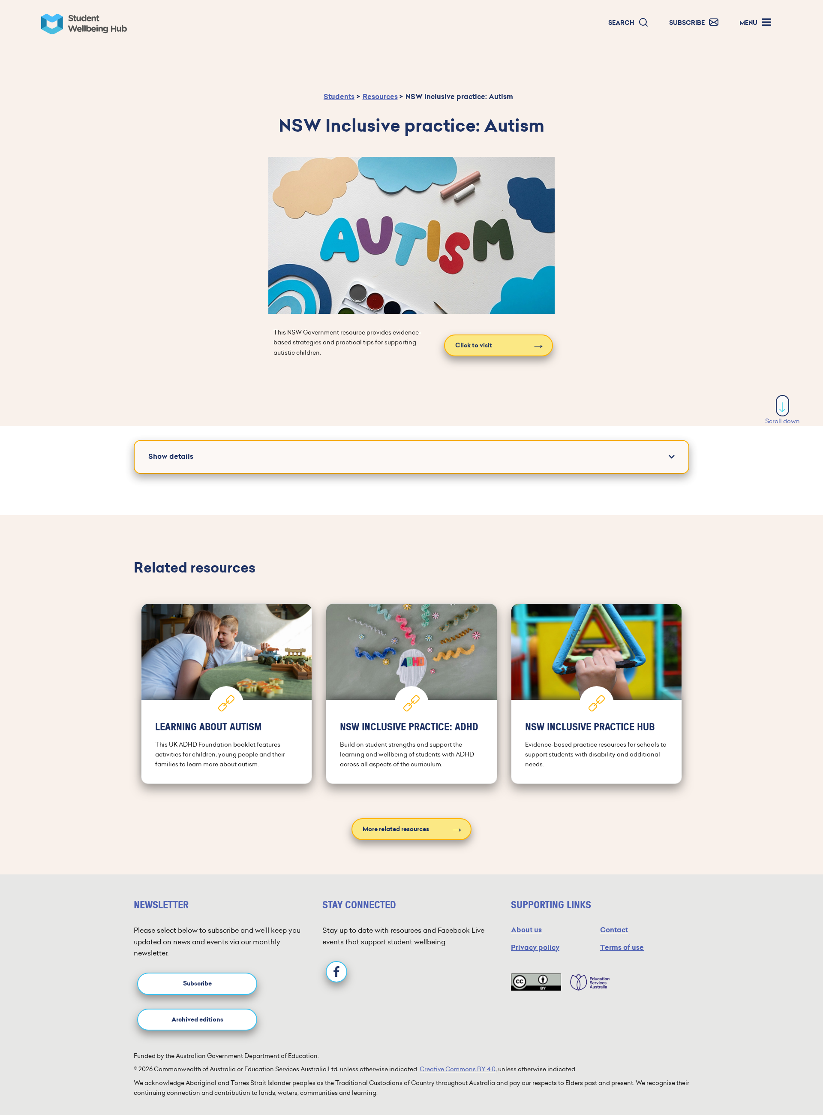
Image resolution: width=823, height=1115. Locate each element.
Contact (614, 930)
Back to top (783, 1082)
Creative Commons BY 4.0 (458, 1069)
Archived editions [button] (197, 1019)
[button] (628, 22)
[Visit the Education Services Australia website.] (585, 982)
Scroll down (782, 421)
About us (526, 930)
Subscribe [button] (197, 983)
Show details (170, 456)
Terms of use (622, 947)
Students (339, 97)
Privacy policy (535, 947)
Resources (380, 97)
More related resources (396, 829)
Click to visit (473, 345)
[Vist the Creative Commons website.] (536, 982)
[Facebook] (336, 971)
